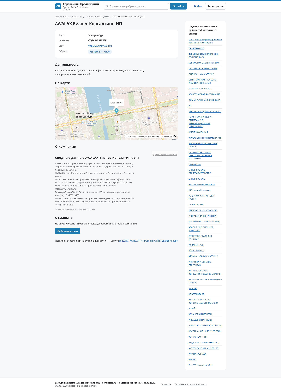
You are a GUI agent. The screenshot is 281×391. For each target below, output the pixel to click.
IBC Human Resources (199, 190)
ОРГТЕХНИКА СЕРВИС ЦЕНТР (203, 68)
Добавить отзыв (67, 231)
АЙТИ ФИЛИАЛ (196, 250)
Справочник (61, 16)
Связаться (166, 384)
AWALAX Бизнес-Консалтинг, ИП (205, 137)
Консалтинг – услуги (99, 16)
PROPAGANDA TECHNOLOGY (202, 216)
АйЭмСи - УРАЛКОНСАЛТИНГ (203, 256)
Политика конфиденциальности (191, 384)
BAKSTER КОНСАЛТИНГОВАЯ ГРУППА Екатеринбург (148, 240)
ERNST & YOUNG (197, 178)
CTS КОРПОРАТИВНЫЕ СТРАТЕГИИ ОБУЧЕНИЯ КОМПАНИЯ (200, 155)
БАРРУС (192, 359)
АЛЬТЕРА (193, 288)
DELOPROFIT (195, 164)
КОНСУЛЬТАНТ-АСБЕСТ (200, 88)
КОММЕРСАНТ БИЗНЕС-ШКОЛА (204, 99)
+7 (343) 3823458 (97, 40)
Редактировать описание (165, 154)
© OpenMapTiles (144, 136)
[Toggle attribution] (174, 136)
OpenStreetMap (166, 136)
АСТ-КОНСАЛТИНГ (198, 336)
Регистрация (215, 6)
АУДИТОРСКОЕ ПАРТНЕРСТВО (204, 342)
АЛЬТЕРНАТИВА (196, 294)
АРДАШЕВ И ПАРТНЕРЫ (200, 314)
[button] (117, 111)
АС (190, 105)
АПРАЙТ (193, 308)
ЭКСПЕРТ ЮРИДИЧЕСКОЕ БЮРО (205, 111)
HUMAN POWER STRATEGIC (202, 184)
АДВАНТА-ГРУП (196, 244)
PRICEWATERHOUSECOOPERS (203, 210)
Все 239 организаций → (201, 365)
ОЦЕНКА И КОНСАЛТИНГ (201, 74)
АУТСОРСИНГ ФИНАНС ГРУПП (203, 348)
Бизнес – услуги (78, 16)
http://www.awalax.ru (100, 45)
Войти (198, 6)
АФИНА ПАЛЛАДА (197, 353)
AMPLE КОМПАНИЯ (198, 132)
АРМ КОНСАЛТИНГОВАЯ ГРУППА (205, 325)
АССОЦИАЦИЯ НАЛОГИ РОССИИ (205, 331)
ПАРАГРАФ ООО (196, 48)
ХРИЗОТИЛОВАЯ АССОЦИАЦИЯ (204, 94)
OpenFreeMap (131, 136)
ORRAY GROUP (196, 204)
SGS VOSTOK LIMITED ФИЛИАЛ (204, 62)
